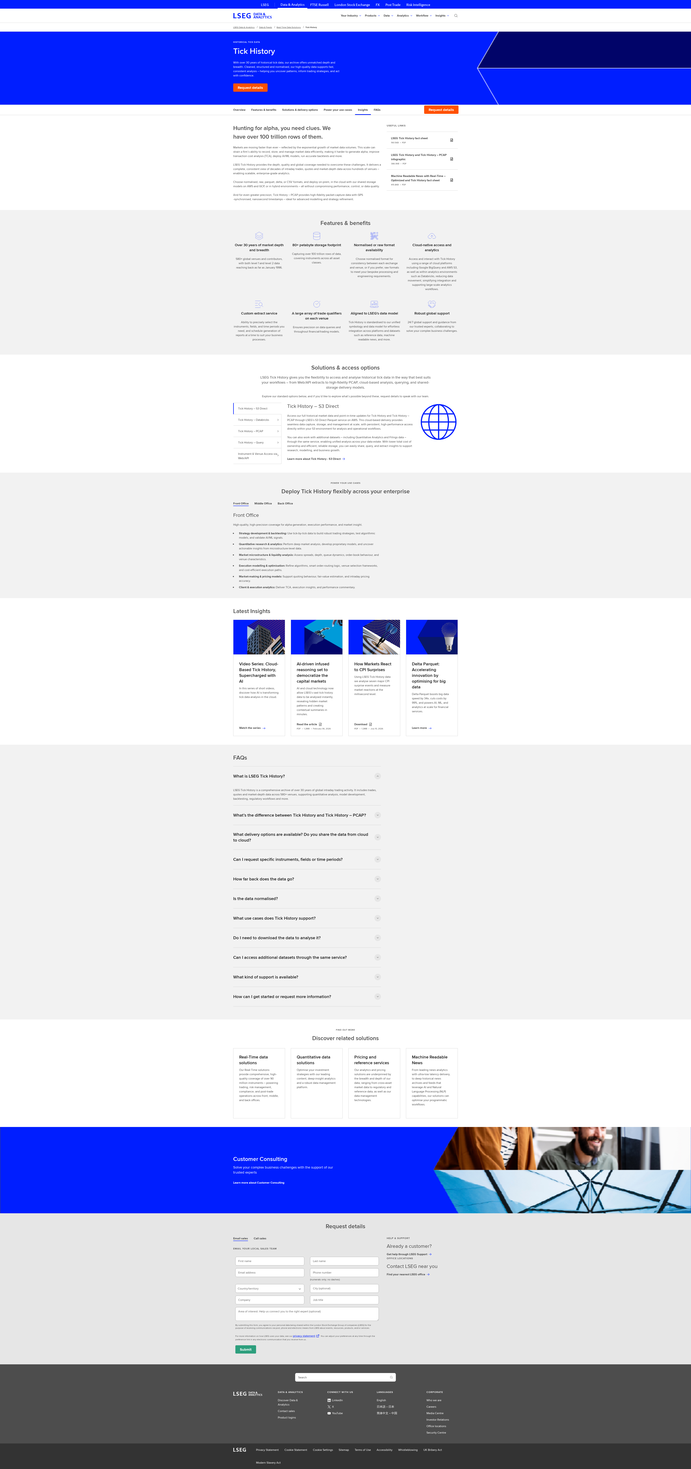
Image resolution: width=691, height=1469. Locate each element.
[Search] (456, 15)
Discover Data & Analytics (288, 1402)
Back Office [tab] (285, 503)
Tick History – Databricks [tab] (253, 420)
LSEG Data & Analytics (244, 27)
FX (378, 5)
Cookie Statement (295, 1450)
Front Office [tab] (241, 503)
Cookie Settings (323, 1450)
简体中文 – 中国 (387, 1413)
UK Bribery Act (432, 1450)
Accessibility (384, 1450)
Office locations (436, 1426)
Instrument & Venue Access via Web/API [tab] (257, 456)
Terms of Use (363, 1450)
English (381, 1400)
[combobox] (269, 1288)
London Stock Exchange (352, 5)
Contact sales (286, 1411)
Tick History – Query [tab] (251, 442)
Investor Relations (437, 1420)
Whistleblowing (408, 1450)
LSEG (265, 5)
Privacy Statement (267, 1450)
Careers (431, 1407)
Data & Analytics (292, 5)
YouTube (337, 1413)
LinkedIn (337, 1400)
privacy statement (304, 1336)
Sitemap (344, 1450)
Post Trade (393, 5)
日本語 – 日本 (385, 1407)
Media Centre (435, 1413)
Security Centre (436, 1433)
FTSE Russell (319, 5)
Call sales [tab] (260, 1238)
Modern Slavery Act (268, 1463)
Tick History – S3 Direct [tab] (252, 408)
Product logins (287, 1417)
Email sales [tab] (240, 1238)
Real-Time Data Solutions (289, 27)
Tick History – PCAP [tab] (250, 431)
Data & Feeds (265, 27)
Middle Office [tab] (263, 503)
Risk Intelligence (418, 5)
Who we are (433, 1400)
